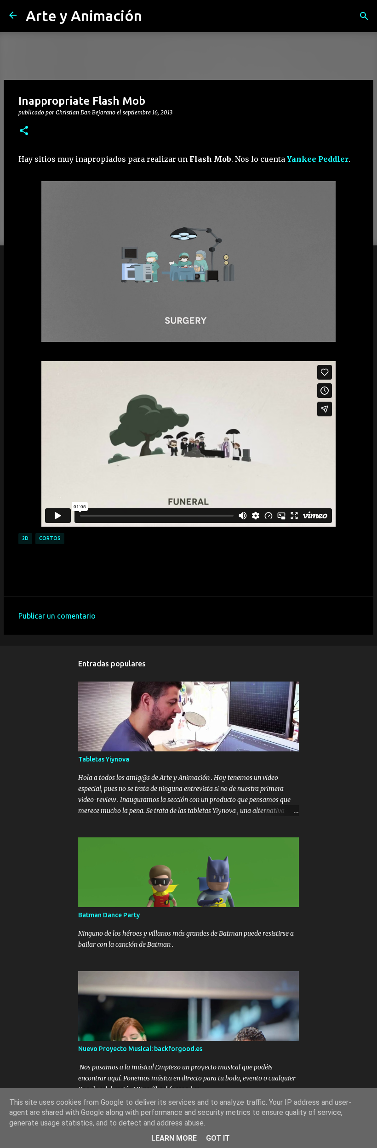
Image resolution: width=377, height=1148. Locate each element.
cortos (50, 538)
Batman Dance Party (109, 915)
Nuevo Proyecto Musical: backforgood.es (140, 1048)
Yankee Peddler (317, 159)
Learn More (174, 1138)
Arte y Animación (84, 15)
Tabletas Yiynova (103, 759)
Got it (218, 1138)
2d (25, 538)
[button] (23, 131)
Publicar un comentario (57, 616)
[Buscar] (364, 16)
